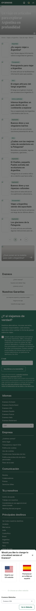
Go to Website (26, 607)
